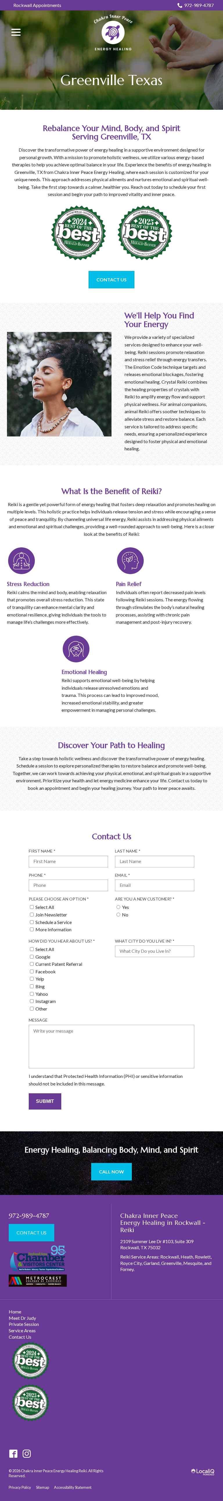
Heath (187, 1256)
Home (15, 1311)
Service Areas (22, 1330)
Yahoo (41, 994)
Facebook (45, 971)
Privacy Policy (20, 1487)
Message (38, 1020)
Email (124, 875)
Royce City (131, 1263)
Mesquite (192, 1263)
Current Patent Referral (58, 964)
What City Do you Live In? (146, 941)
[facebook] (13, 1453)
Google (42, 956)
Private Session (24, 1324)
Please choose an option (60, 899)
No (125, 914)
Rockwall (169, 1256)
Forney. (127, 1269)
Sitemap (42, 1487)
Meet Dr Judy (22, 1318)
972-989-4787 (199, 5)
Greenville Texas (111, 79)
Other (41, 1008)
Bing (40, 986)
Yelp (39, 979)
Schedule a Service (53, 922)
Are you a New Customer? (146, 899)
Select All (44, 907)
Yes (125, 907)
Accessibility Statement (72, 1487)
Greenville (171, 1263)
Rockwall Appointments (37, 5)
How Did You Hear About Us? (63, 941)
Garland (151, 1263)
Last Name (129, 851)
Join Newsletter (51, 914)
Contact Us (111, 279)
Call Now (111, 1171)
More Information (53, 929)
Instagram (45, 1001)
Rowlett (203, 1256)
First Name (44, 851)
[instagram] (26, 1453)
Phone (39, 875)
